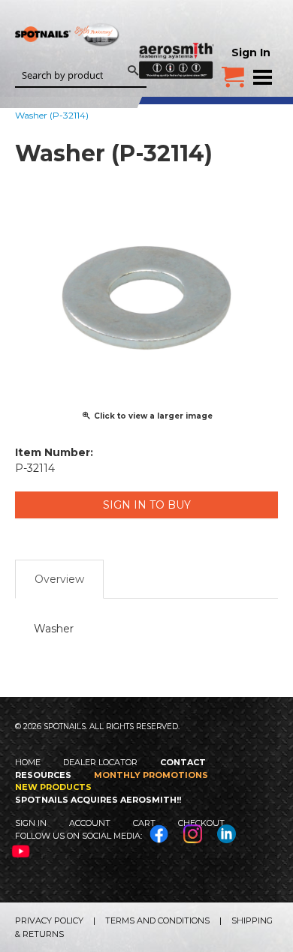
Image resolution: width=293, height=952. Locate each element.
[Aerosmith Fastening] (176, 39)
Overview (59, 579)
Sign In (250, 52)
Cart (144, 823)
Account (89, 823)
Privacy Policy (49, 920)
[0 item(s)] (233, 71)
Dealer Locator (100, 762)
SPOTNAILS (67, 58)
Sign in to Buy (147, 505)
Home (28, 762)
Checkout (201, 823)
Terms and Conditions (157, 920)
